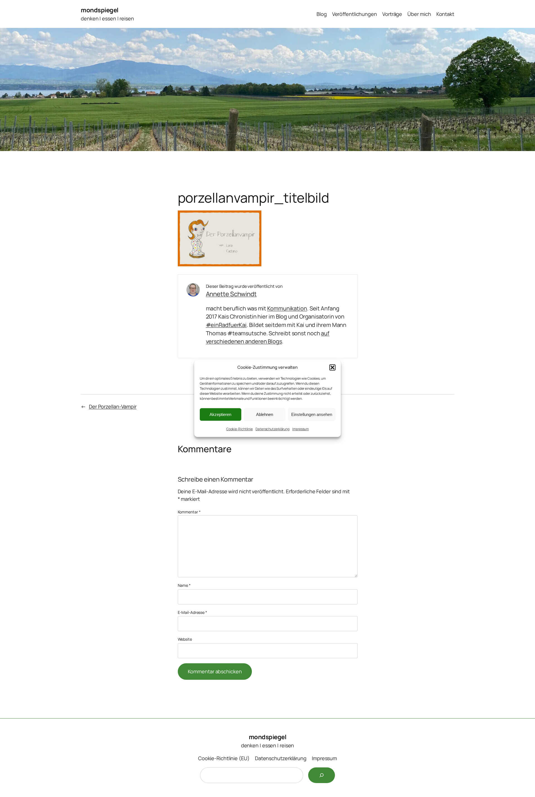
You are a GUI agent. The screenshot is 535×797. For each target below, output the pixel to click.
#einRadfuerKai (226, 325)
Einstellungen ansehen (311, 414)
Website (185, 639)
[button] (332, 367)
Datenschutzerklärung (273, 429)
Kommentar (189, 511)
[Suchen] (321, 775)
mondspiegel (99, 10)
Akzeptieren (220, 414)
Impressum (300, 429)
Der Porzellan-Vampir (113, 406)
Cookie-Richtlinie (239, 429)
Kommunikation (287, 308)
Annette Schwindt (231, 294)
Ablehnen (264, 414)
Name (184, 585)
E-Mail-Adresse (192, 612)
